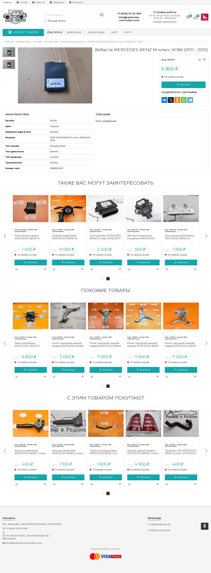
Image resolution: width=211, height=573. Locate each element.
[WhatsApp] (184, 100)
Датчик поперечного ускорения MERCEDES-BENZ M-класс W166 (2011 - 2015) (143, 237)
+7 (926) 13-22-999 (129, 13)
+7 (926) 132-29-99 (159, 530)
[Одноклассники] (177, 100)
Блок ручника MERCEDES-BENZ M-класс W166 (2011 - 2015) (106, 237)
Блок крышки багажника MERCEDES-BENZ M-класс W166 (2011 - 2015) (179, 237)
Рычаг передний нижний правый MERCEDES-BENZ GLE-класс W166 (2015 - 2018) (105, 344)
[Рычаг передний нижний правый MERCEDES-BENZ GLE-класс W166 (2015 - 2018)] (106, 316)
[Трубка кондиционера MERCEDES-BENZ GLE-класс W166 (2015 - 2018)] (106, 423)
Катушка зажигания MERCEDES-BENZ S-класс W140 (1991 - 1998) (68, 452)
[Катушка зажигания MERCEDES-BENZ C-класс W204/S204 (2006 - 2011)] (30, 423)
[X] (171, 100)
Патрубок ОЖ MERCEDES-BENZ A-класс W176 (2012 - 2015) (181, 452)
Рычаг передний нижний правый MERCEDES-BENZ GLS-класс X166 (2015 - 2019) (68, 344)
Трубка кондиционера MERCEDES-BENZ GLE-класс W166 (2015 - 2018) (104, 452)
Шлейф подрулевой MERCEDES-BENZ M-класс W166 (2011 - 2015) (66, 237)
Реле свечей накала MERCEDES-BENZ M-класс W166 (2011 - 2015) (28, 237)
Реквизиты (58, 2)
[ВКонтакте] (164, 100)
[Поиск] (102, 15)
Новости (40, 2)
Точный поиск (56, 20)
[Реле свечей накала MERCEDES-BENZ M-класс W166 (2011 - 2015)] (30, 208)
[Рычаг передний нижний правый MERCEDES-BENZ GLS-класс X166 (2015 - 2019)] (68, 316)
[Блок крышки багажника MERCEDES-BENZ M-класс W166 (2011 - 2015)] (181, 208)
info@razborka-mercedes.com (129, 19)
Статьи (23, 2)
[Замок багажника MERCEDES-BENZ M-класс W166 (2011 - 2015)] (30, 316)
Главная (7, 2)
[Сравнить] (199, 59)
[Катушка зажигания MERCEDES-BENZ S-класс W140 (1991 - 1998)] (68, 423)
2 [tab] (108, 278)
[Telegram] (190, 100)
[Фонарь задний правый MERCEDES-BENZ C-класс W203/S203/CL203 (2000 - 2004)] (143, 423)
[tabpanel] (106, 232)
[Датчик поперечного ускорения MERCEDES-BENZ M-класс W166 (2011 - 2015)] (143, 208)
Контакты (77, 2)
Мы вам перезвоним (164, 21)
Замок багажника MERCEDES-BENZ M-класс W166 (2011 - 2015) (28, 344)
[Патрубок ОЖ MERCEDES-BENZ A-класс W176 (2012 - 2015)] (181, 423)
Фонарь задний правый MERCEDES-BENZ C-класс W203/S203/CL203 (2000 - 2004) (143, 452)
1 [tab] (103, 278)
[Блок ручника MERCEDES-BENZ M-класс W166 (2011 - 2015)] (106, 208)
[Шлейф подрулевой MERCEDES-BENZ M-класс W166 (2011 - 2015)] (68, 208)
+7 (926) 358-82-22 (159, 524)
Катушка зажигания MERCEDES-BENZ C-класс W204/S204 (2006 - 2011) (30, 452)
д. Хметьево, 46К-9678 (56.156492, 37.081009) (33, 524)
